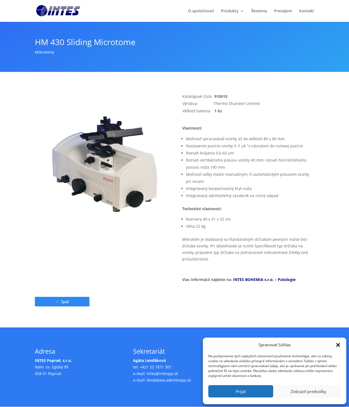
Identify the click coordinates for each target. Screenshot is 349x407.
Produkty (230, 11)
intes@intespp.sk (162, 373)
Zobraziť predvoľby (308, 391)
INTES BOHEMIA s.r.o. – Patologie (264, 279)
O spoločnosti (201, 11)
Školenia (259, 11)
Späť (65, 301)
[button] (338, 345)
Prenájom (283, 11)
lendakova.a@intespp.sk (169, 380)
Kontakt (306, 11)
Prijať (241, 391)
